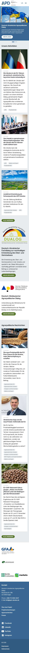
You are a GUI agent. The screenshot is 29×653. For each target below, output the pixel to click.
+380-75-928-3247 (12, 598)
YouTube (8, 631)
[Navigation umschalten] (25, 3)
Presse (4, 615)
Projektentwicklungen (8, 610)
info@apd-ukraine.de (12, 600)
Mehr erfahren (8, 275)
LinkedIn (8, 627)
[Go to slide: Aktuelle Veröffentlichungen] (16, 42)
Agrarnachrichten (7, 612)
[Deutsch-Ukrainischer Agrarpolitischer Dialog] (6, 3)
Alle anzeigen (8, 220)
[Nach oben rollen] (25, 649)
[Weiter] (27, 14)
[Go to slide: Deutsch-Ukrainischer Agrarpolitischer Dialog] (13, 42)
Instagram (8, 635)
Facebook (8, 623)
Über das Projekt (7, 607)
